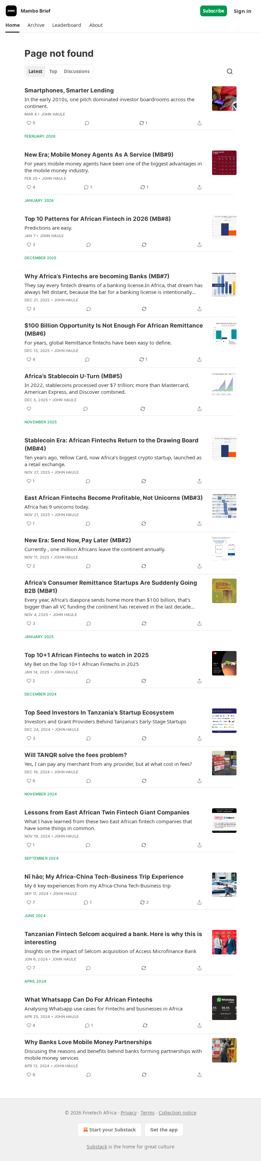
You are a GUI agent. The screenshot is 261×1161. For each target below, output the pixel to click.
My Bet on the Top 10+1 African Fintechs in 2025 (81, 664)
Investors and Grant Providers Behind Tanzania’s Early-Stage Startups (105, 721)
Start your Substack (112, 1129)
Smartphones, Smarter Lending (69, 90)
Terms (148, 1112)
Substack (97, 1146)
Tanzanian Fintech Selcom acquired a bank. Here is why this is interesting (113, 938)
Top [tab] (53, 71)
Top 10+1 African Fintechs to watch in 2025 (86, 655)
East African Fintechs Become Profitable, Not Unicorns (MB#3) (113, 497)
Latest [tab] (35, 71)
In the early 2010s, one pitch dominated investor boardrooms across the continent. (109, 102)
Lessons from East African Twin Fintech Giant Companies (107, 812)
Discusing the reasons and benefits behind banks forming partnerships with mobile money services (113, 1054)
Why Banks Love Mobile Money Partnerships (88, 1042)
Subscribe (213, 11)
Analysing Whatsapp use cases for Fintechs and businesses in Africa (103, 1008)
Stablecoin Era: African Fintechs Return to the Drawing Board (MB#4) (111, 444)
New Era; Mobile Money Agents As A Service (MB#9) (99, 154)
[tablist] (58, 71)
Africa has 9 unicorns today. (56, 506)
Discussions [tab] (76, 71)
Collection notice (177, 1112)
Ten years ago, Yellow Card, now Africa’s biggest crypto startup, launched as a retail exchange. (113, 461)
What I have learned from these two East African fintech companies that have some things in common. (108, 824)
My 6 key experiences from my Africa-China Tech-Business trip (97, 885)
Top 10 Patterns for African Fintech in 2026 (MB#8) (97, 218)
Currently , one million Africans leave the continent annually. (95, 549)
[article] (130, 106)
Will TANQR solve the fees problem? (75, 755)
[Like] (28, 409)
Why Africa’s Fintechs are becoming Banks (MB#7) (97, 276)
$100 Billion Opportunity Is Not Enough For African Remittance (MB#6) (113, 329)
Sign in (242, 10)
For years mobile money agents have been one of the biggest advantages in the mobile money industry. (113, 167)
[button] (12, 25)
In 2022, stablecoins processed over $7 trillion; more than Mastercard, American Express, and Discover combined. (106, 388)
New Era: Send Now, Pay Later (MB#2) (77, 540)
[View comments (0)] (87, 123)
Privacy (129, 1112)
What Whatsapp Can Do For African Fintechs (88, 999)
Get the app (164, 1129)
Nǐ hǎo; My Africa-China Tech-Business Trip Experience (104, 876)
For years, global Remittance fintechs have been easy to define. (98, 342)
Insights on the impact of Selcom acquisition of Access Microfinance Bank (110, 951)
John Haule (53, 114)
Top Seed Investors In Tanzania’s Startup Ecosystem (99, 712)
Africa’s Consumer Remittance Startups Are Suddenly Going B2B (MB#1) (110, 586)
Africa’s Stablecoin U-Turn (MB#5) (73, 376)
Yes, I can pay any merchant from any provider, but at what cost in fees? (108, 763)
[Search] (230, 71)
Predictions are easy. (48, 227)
